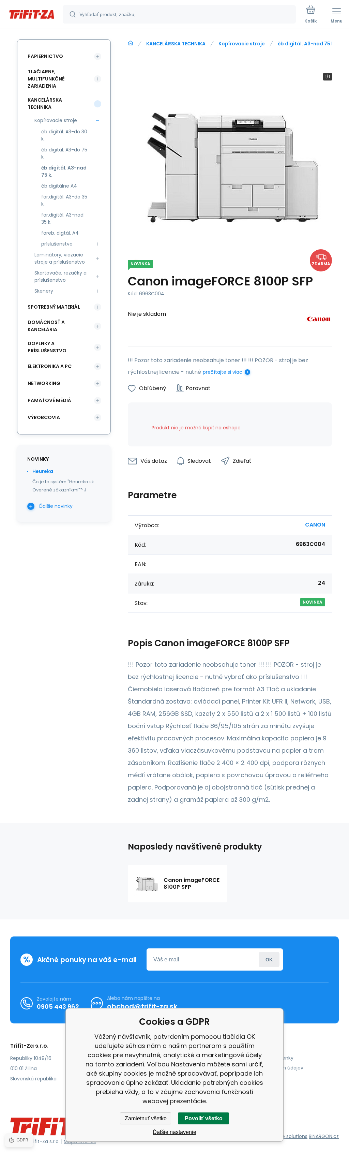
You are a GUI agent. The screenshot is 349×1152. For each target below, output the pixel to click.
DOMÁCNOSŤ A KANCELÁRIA (46, 326)
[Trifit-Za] (130, 43)
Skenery (43, 290)
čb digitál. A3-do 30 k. (64, 135)
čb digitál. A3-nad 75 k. (306, 43)
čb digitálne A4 (59, 185)
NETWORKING (44, 383)
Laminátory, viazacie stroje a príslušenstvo (59, 258)
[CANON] (318, 320)
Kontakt (249, 1077)
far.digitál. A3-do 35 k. (64, 200)
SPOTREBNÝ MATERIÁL (54, 307)
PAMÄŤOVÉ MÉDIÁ (49, 400)
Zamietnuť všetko (146, 1118)
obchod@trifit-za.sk (142, 1006)
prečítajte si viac (222, 372)
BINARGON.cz (324, 1136)
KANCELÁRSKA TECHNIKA (176, 43)
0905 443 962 (58, 1006)
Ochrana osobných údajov (271, 1067)
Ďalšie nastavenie (174, 1132)
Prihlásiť (269, 959)
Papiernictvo (45, 56)
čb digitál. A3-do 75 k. (64, 153)
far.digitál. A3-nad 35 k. (62, 218)
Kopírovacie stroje (241, 43)
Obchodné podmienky (266, 1057)
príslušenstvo (57, 243)
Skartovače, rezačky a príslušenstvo (60, 276)
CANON (315, 525)
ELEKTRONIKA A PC (50, 366)
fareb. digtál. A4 (60, 233)
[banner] (31, 15)
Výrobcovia (44, 417)
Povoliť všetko (204, 1118)
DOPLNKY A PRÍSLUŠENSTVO (47, 347)
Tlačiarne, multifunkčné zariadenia (46, 78)
